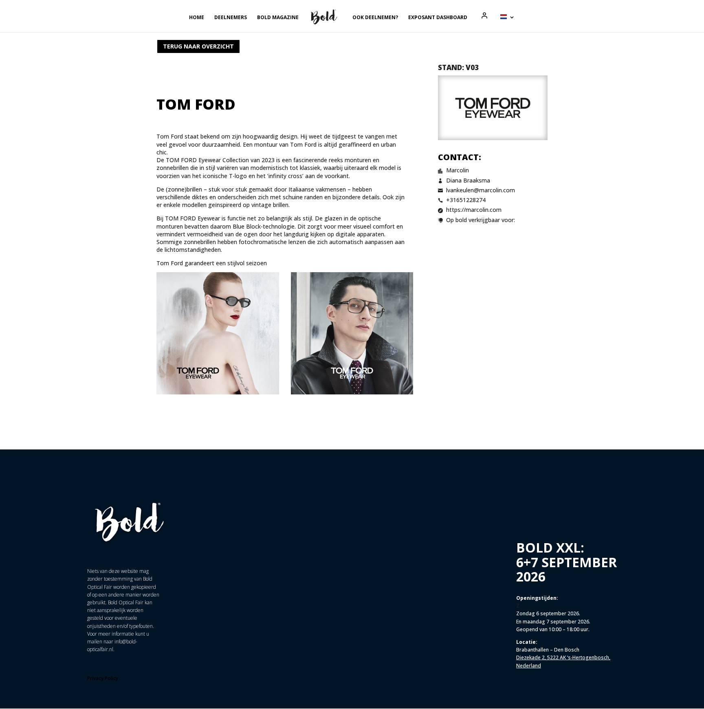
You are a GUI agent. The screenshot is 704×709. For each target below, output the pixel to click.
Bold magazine (278, 18)
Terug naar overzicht (198, 46)
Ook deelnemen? (375, 18)
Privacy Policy (102, 678)
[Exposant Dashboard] (484, 15)
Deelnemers (230, 18)
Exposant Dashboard (437, 18)
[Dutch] (507, 23)
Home (196, 18)
